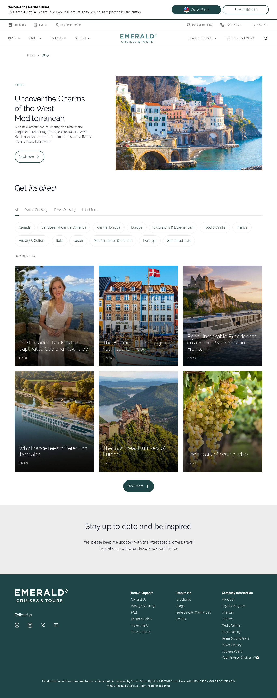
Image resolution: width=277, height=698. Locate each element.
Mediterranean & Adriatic (113, 241)
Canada (25, 227)
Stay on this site (246, 9)
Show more (135, 486)
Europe (136, 227)
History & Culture (32, 241)
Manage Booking (202, 25)
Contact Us (138, 599)
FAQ (134, 612)
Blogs (180, 606)
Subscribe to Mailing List (193, 612)
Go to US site (200, 9)
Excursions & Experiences (173, 227)
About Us (228, 599)
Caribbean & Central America (64, 227)
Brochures (19, 25)
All (17, 210)
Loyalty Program (71, 25)
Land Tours (90, 210)
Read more (26, 156)
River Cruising (65, 210)
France (242, 227)
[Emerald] (138, 38)
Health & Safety (141, 619)
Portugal (149, 241)
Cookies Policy (232, 651)
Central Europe (108, 227)
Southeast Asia (179, 241)
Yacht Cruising (36, 210)
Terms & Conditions (235, 638)
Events (43, 25)
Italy (59, 241)
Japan (78, 241)
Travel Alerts (140, 625)
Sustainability (231, 632)
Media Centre (231, 625)
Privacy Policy (232, 645)
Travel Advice (140, 632)
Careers (227, 619)
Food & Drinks (215, 227)
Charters (228, 612)
